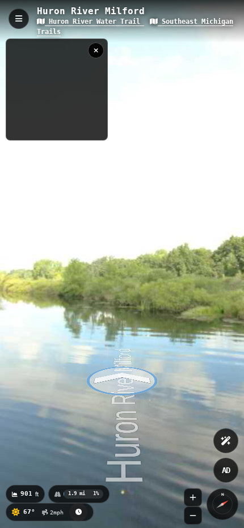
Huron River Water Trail (94, 21)
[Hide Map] (96, 50)
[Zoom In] (193, 497)
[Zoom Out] (193, 515)
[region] (56, 89)
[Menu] (19, 18)
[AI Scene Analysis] (225, 440)
